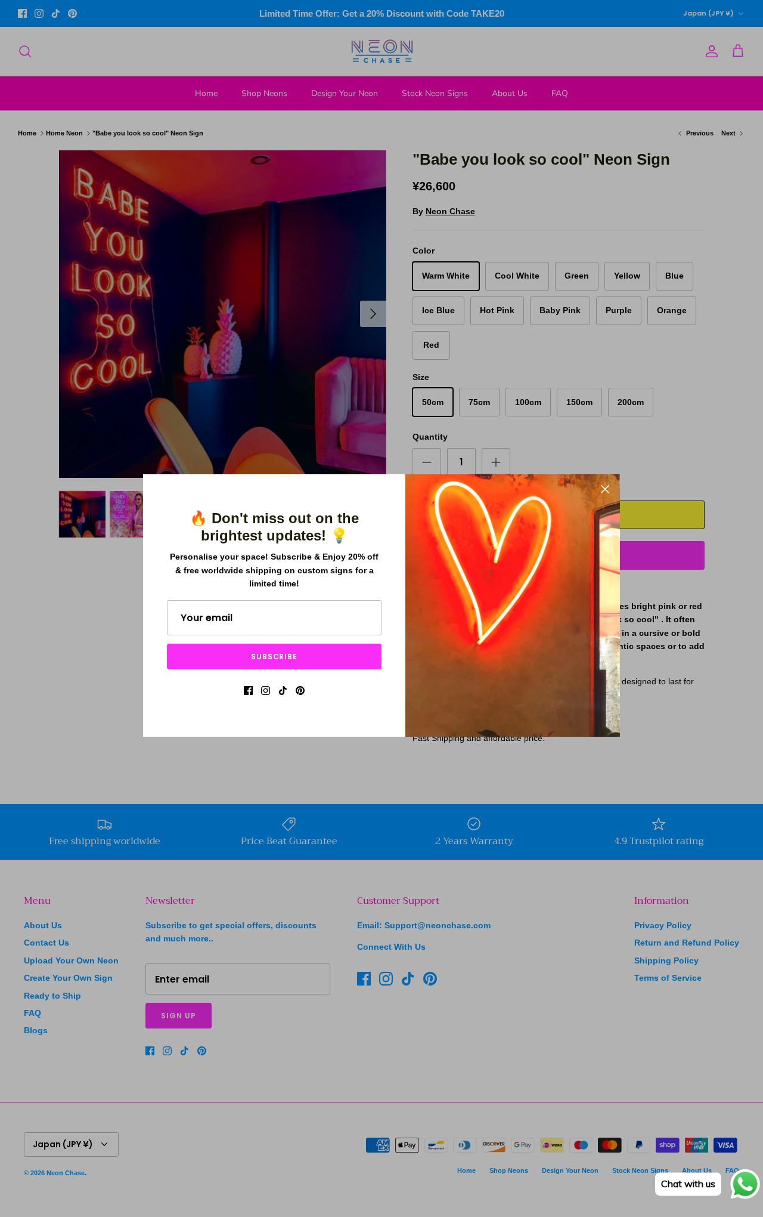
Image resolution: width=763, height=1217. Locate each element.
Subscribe (274, 656)
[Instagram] (265, 690)
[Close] (605, 489)
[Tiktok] (282, 690)
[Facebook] (248, 690)
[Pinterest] (300, 690)
